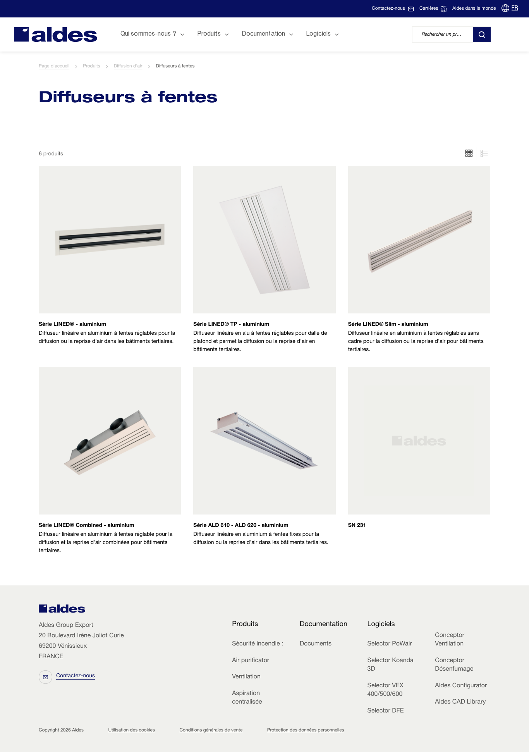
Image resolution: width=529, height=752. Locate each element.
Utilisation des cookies (131, 730)
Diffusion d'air (128, 66)
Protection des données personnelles (305, 730)
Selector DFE (386, 711)
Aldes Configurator (461, 686)
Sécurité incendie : (257, 644)
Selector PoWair (390, 644)
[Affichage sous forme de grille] (483, 153)
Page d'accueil (54, 66)
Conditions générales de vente (210, 730)
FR (515, 8)
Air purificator (250, 661)
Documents (315, 644)
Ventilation (246, 677)
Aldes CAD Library (460, 702)
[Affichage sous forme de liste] (469, 153)
